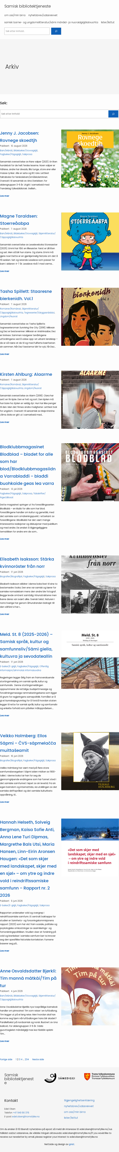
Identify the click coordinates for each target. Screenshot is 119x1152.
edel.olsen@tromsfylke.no (26, 1116)
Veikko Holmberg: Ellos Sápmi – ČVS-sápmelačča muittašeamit (28, 743)
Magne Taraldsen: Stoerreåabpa (19, 219)
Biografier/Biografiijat (11, 576)
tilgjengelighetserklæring (79, 1100)
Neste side (38, 1059)
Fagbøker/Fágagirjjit (10, 154)
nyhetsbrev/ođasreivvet (79, 1106)
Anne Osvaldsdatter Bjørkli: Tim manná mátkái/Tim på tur (28, 978)
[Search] (113, 113)
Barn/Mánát (6, 150)
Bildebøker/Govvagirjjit (26, 150)
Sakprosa (27, 154)
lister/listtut (71, 1118)
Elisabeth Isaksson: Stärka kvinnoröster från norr (27, 562)
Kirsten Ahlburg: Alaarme (26, 374)
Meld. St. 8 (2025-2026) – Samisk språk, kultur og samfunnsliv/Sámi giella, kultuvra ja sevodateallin (26, 645)
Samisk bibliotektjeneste (27, 6)
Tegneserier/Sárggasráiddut (39, 312)
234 (27, 1059)
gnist (71, 1144)
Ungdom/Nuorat (9, 316)
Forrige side (6, 1059)
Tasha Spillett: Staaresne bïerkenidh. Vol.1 (26, 295)
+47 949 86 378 (21, 1112)
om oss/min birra (74, 1112)
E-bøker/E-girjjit (8, 666)
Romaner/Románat (10, 308)
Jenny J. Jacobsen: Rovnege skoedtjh (19, 136)
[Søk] (56, 31)
